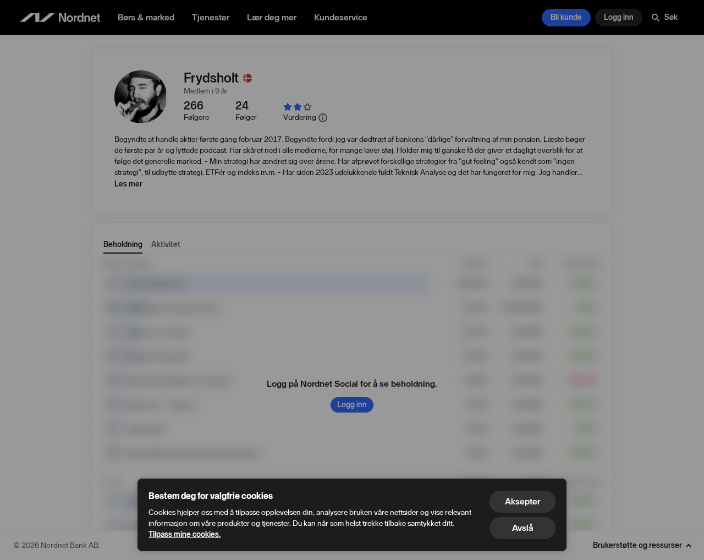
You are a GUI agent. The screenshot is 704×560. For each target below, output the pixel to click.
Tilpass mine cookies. (184, 534)
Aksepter (522, 501)
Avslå (522, 528)
